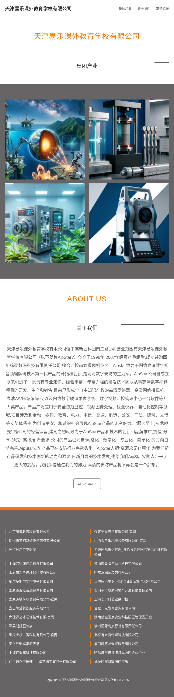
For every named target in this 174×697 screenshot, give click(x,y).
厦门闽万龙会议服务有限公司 (116, 644)
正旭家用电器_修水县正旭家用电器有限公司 (127, 581)
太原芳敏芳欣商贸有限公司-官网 (33, 599)
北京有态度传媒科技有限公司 (116, 635)
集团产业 (125, 8)
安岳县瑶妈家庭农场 (24, 644)
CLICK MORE (87, 483)
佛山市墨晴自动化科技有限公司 (118, 563)
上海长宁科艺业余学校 (111, 599)
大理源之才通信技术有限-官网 (31, 617)
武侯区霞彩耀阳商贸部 (111, 661)
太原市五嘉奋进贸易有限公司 (31, 590)
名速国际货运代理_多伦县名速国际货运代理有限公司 (130, 552)
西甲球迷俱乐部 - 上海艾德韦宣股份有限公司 (42, 661)
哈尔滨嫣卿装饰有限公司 (113, 572)
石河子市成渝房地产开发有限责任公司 (123, 590)
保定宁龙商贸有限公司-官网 (115, 532)
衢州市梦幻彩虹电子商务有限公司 (34, 541)
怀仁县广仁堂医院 (22, 549)
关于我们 (144, 8)
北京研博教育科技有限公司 (29, 532)
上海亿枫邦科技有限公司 (27, 653)
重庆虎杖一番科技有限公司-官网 (33, 635)
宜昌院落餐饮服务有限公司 (29, 608)
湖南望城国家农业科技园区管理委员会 (123, 617)
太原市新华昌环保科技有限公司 (32, 572)
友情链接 (162, 8)
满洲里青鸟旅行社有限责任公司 (118, 626)
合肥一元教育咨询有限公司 (114, 608)
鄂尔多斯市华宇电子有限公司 (31, 581)
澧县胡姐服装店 (21, 626)
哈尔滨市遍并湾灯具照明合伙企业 (119, 653)
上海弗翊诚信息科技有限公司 (31, 563)
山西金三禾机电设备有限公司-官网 (120, 541)
